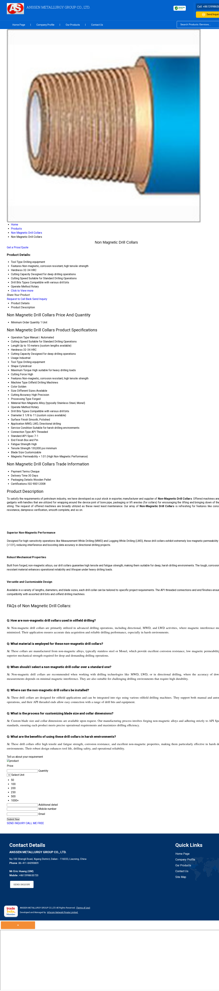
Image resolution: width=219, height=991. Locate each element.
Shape (14, 366)
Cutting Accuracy (21, 394)
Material (16, 403)
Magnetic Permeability (24, 456)
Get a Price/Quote (17, 247)
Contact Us (97, 24)
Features (16, 378)
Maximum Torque (21, 370)
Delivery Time (19, 475)
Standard (16, 436)
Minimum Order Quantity (25, 322)
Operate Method (20, 407)
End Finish (17, 440)
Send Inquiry (39, 299)
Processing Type (21, 399)
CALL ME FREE (35, 823)
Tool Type (17, 362)
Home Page (18, 24)
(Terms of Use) (83, 908)
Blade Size (17, 452)
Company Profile (45, 24)
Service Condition (21, 427)
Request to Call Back (19, 299)
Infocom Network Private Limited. (62, 912)
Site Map (180, 877)
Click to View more (22, 290)
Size (13, 390)
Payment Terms (20, 471)
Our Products (73, 24)
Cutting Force (19, 374)
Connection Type (21, 431)
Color (14, 386)
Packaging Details (22, 479)
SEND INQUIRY (16, 823)
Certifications (19, 483)
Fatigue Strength (21, 444)
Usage (15, 358)
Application (17, 423)
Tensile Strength (20, 448)
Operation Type (20, 337)
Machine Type (19, 382)
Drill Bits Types (20, 411)
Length (15, 345)
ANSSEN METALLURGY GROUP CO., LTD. (58, 7)
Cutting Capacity (20, 353)
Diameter (16, 415)
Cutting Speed (19, 341)
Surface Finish (19, 419)
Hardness (17, 349)
